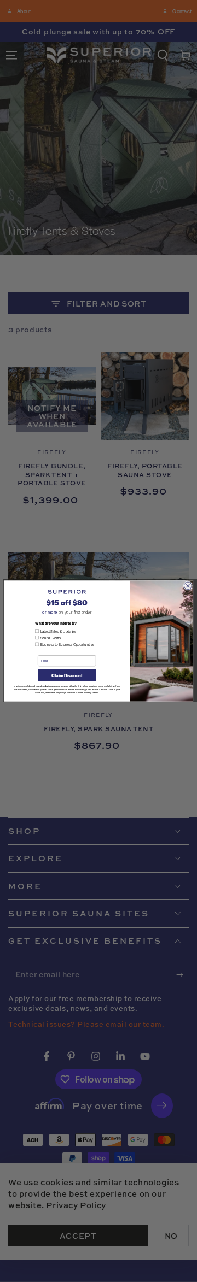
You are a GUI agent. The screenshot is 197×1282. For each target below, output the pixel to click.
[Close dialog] (188, 586)
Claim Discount (66, 675)
